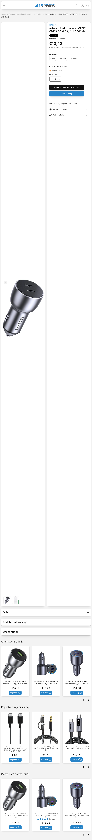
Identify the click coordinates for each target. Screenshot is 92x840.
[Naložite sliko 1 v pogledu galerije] (7, 600)
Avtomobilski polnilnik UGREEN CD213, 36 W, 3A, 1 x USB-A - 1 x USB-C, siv (15, 683)
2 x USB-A (73, 58)
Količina (53, 75)
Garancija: (54, 66)
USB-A (52, 58)
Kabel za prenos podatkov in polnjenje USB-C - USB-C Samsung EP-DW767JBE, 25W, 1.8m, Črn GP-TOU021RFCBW (15, 749)
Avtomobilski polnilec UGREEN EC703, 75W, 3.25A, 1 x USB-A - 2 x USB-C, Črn (46, 683)
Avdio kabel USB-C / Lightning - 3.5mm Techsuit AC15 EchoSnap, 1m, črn (46, 748)
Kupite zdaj (67, 94)
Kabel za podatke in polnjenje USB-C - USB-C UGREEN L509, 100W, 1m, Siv (77, 747)
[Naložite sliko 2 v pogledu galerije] (16, 600)
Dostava (64, 47)
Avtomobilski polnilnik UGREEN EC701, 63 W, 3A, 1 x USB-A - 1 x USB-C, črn (77, 683)
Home (3, 14)
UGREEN (53, 25)
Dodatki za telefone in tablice (21, 14)
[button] (76, 5)
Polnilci (39, 14)
